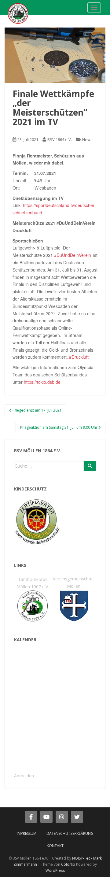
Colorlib (68, 864)
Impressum (26, 833)
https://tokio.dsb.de (42, 382)
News (87, 139)
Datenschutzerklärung (70, 833)
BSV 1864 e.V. (59, 139)
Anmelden (24, 776)
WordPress (55, 870)
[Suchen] (90, 466)
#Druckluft (79, 357)
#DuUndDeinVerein (72, 255)
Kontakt (55, 845)
